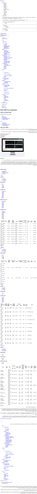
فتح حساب (3, 37)
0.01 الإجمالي (4, 180)
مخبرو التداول (6, 83)
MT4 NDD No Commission (8, 57)
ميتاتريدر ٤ (5, 43)
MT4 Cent (5, 56)
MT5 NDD (5, 59)
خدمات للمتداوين (4, 63)
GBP (3, 194)
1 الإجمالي (3, 178)
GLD (3, 196)
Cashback (5, 68)
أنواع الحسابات (4, 55)
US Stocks (5, 53)
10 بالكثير (3, 288)
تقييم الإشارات (8, 457)
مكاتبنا (5, 95)
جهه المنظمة (6, 96)
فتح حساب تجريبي (8, 114)
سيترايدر (5, 45)
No (6, 23)
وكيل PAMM (6, 82)
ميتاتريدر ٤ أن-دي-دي (9, 436)
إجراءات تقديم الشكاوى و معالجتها (7, 482)
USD (3, 192)
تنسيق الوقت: (5, 25)
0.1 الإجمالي (4, 179)
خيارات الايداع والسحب (7, 65)
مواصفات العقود (4, 117)
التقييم (5, 76)
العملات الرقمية (6, 51)
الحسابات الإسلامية (7, 62)
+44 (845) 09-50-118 (3, 33)
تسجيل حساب (6, 64)
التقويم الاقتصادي (6, 85)
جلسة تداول (5, 86)
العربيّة (3, 2)
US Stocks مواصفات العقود (6, 118)
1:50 (2, 185)
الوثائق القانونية (6, 100)
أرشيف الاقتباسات (8, 442)
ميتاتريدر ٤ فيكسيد (7, 58)
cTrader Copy (6, 47)
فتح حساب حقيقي (3, 114)
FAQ (4, 67)
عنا (4, 472)
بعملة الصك (4, 191)
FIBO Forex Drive (6, 48)
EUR (3, 213)
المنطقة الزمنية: (5, 20)
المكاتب (7, 473)
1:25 (2, 184)
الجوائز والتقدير (6, 475)
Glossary (5, 66)
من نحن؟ (3, 94)
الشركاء (3, 80)
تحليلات (3, 462)
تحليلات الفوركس (6, 84)
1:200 (3, 257)
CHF (3, 195)
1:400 (3, 187)
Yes (6, 22)
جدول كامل (2, 283)
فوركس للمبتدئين (6, 93)
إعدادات (1, 245)
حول (3, 115)
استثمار (3, 69)
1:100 (3, 186)
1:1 (2, 183)
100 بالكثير (3, 287)
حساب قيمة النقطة (7, 54)
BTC (3, 217)
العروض (7, 445)
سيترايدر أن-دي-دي (8, 439)
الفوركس (7, 432)
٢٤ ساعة (7, 26)
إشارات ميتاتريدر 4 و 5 (7, 456)
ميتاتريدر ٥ (5, 44)
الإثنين (7, 29)
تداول (3, 40)
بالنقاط (3, 211)
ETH (3, 197)
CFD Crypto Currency (5, 172)
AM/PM (7, 27)
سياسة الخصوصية (4, 483)
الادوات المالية (6, 89)
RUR (3, 193)
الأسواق (3, 49)
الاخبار (5, 476)
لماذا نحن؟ (5, 99)
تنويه (4, 98)
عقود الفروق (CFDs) (7, 52)
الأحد (6, 30)
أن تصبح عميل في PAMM (8, 75)
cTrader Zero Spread (7, 61)
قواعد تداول (4, 116)
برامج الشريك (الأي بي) (7, 81)
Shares (5, 90)
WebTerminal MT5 (6, 46)
